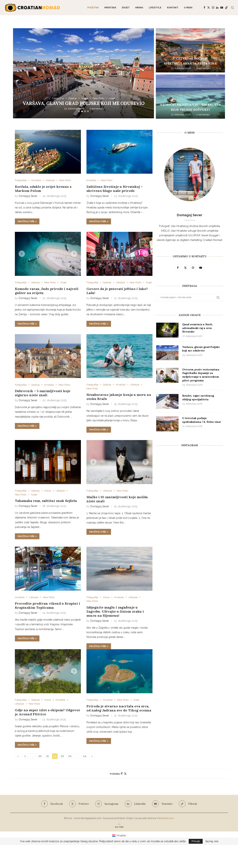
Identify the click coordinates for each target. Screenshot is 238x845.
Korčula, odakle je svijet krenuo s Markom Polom (43, 188)
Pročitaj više (26, 221)
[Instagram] (213, 7)
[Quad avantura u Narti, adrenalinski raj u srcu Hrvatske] (167, 330)
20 (40, 756)
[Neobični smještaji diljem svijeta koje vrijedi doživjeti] (190, 96)
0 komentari (96, 108)
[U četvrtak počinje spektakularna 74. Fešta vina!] (190, 50)
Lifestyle (155, 7)
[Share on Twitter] (125, 773)
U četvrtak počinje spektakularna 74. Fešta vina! (201, 420)
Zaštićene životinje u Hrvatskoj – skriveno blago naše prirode (114, 188)
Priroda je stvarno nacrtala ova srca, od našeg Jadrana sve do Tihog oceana (118, 708)
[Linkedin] (217, 7)
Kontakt (172, 7)
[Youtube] (221, 7)
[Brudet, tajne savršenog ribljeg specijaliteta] (167, 401)
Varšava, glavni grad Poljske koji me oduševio (201, 348)
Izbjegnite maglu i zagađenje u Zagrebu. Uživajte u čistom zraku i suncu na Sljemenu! (115, 611)
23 (62, 756)
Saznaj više (211, 841)
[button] (20, 73)
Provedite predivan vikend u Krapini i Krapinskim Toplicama (47, 605)
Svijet (126, 7)
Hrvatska (110, 7)
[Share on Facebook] (122, 773)
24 (69, 756)
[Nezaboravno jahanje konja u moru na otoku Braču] (119, 356)
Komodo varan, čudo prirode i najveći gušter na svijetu (46, 291)
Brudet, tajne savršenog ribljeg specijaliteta (198, 397)
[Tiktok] (226, 7)
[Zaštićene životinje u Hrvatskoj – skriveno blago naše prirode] (119, 152)
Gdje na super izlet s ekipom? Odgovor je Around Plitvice (47, 712)
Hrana (139, 7)
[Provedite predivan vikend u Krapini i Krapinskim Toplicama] (48, 569)
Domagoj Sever (28, 195)
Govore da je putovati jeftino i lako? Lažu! (117, 291)
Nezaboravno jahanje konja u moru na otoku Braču (118, 397)
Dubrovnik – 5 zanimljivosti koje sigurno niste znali (42, 393)
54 (84, 756)
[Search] (232, 7)
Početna (93, 7)
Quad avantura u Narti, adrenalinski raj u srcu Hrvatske (197, 328)
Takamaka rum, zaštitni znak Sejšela (46, 501)
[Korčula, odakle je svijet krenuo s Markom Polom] (48, 152)
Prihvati (196, 841)
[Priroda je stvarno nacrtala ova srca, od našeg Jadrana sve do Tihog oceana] (119, 671)
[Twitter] (208, 7)
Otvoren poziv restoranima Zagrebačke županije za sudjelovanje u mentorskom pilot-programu (83, 100)
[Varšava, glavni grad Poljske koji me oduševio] (167, 352)
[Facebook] (204, 7)
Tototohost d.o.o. (165, 818)
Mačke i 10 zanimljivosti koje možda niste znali (117, 499)
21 (47, 756)
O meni (188, 7)
